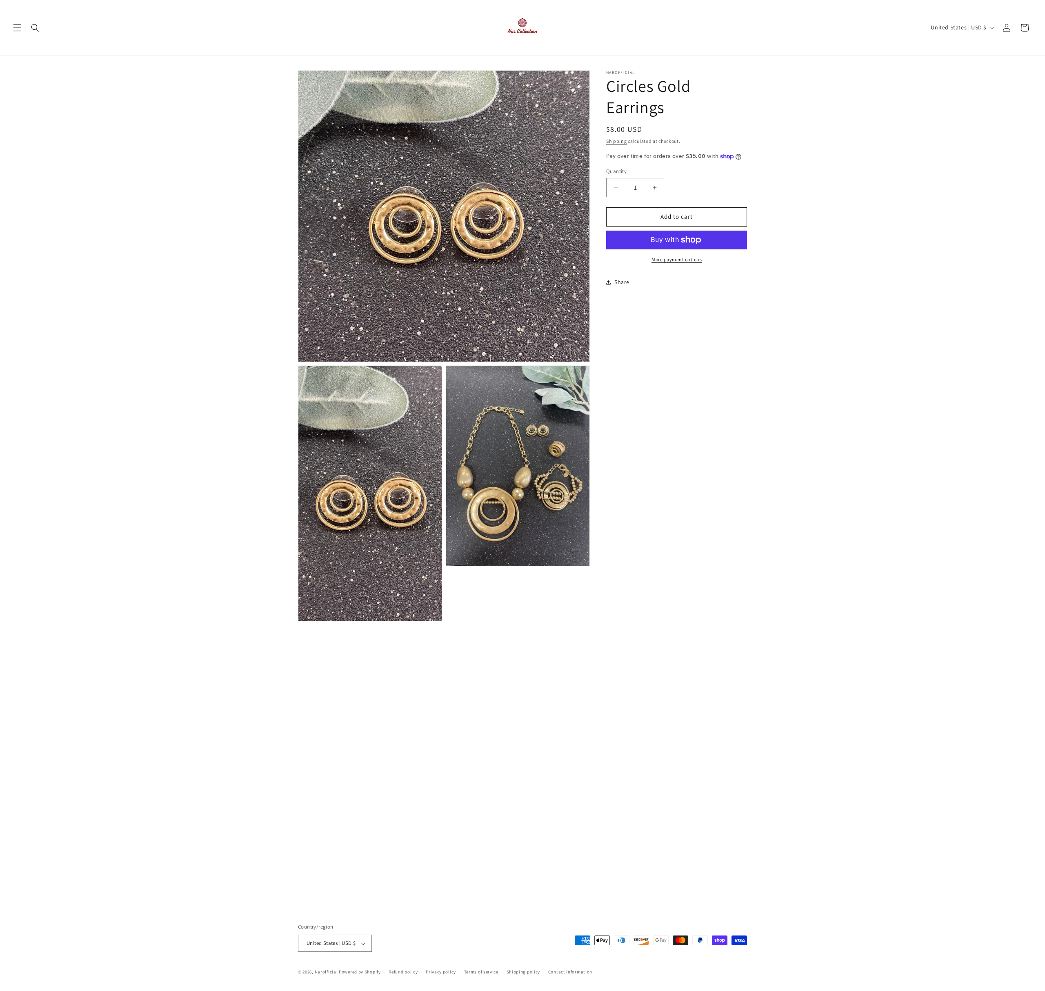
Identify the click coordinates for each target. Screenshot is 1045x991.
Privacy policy (441, 972)
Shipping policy (523, 972)
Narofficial (326, 972)
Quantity (616, 171)
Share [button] (621, 282)
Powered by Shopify (360, 972)
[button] (17, 28)
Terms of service (481, 972)
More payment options (676, 259)
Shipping (616, 141)
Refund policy (403, 972)
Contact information (570, 972)
